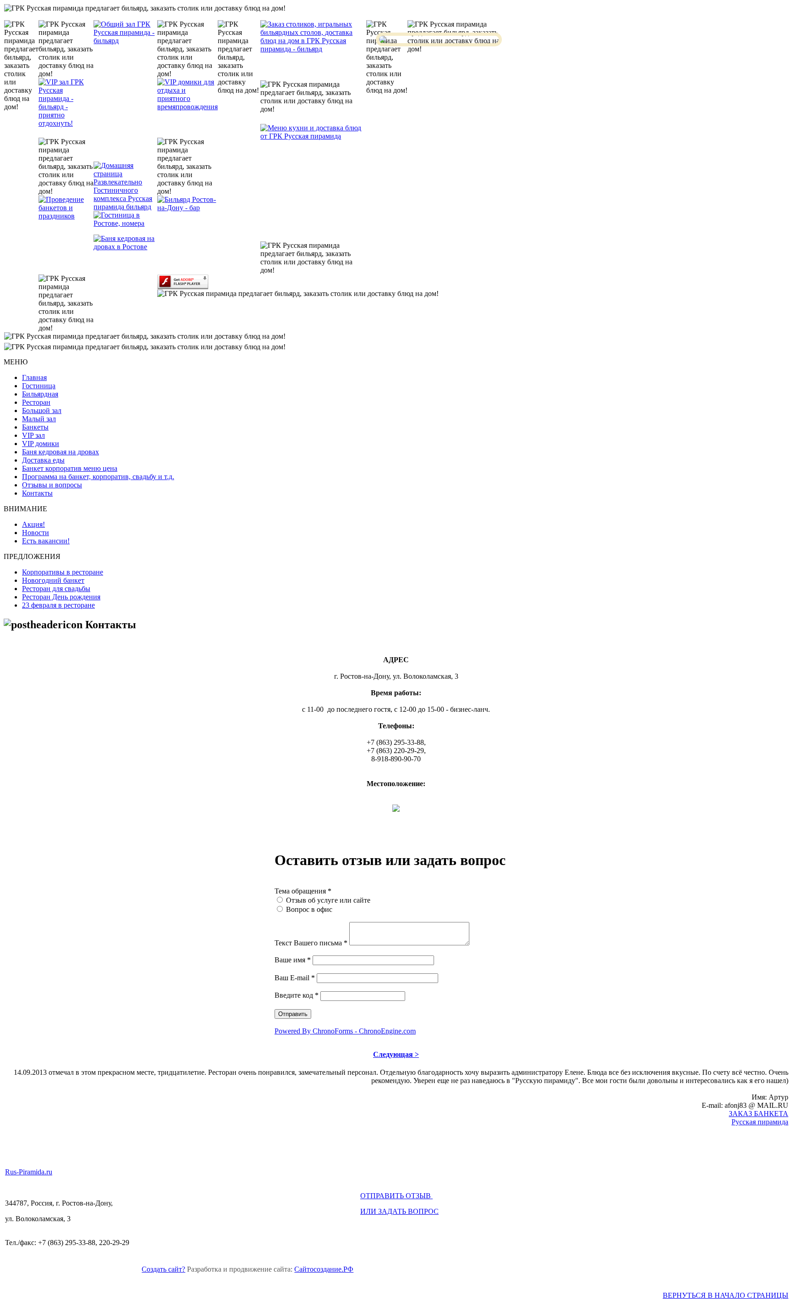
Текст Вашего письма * (311, 943)
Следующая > (396, 1054)
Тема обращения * (303, 891)
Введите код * (297, 995)
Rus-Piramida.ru (28, 1172)
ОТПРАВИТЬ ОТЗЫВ (396, 1196)
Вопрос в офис (309, 909)
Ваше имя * (293, 960)
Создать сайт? (163, 1269)
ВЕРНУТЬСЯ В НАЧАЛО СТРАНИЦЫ (725, 1295)
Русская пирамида (760, 1122)
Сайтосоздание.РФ (323, 1269)
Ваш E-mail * (295, 978)
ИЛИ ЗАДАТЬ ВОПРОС (399, 1211)
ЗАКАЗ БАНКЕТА (758, 1113)
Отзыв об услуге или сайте (328, 900)
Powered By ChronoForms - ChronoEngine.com (345, 1031)
